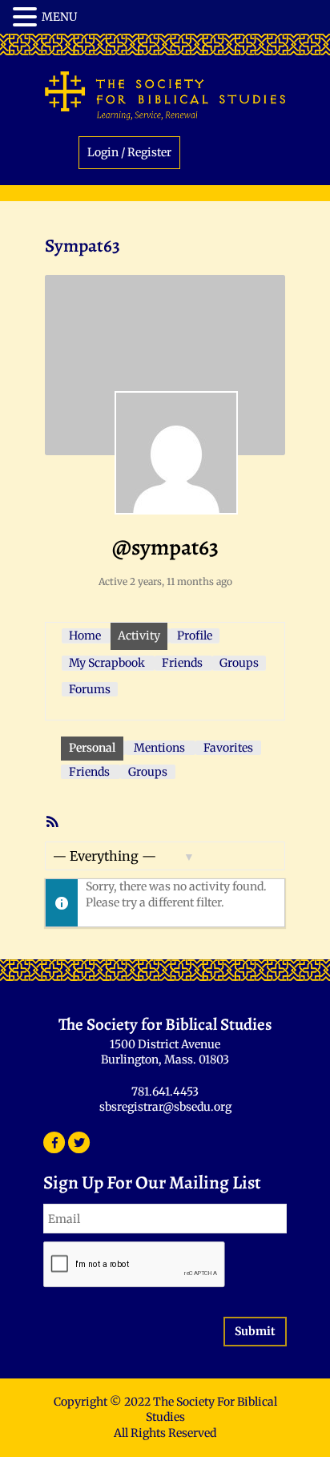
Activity (139, 635)
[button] (27, 18)
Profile (194, 635)
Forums (90, 689)
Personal (92, 748)
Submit (255, 1331)
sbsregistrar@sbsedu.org (165, 1107)
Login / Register (129, 152)
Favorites (228, 748)
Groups (239, 663)
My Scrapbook (107, 663)
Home (85, 635)
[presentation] (134, 1265)
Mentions (159, 748)
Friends (182, 663)
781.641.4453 (165, 1091)
